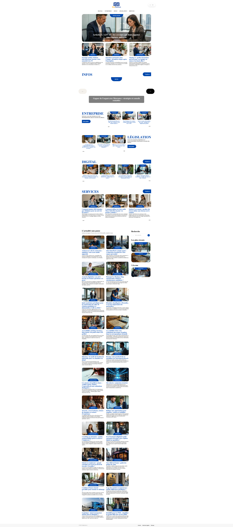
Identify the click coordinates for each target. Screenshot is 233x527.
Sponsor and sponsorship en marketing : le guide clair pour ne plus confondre (142, 177)
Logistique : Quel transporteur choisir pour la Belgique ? (92, 514)
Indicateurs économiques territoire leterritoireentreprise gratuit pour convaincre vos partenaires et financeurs (141, 273)
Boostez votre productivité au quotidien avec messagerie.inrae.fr (117, 357)
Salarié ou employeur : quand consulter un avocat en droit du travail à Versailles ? (92, 464)
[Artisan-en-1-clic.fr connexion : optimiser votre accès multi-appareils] (93, 242)
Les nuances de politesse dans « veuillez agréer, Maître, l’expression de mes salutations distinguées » (92, 385)
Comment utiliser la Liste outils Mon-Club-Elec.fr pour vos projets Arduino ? (115, 211)
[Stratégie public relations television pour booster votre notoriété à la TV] (93, 49)
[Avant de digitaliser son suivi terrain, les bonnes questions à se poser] (93, 268)
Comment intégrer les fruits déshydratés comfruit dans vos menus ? (107, 177)
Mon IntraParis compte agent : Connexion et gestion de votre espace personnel (116, 252)
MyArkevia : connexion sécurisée (117, 383)
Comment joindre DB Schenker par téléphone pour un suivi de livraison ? (92, 211)
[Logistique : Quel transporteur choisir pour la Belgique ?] (93, 504)
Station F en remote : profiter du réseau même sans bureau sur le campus (139, 211)
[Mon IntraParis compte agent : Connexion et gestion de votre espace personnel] (117, 242)
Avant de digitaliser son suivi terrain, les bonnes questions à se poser (92, 278)
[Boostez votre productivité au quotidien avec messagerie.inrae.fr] (117, 348)
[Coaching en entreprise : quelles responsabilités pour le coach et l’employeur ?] (93, 428)
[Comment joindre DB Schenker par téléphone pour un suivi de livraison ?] (93, 201)
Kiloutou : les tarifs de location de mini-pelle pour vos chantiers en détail (93, 358)
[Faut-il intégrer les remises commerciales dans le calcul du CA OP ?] (129, 115)
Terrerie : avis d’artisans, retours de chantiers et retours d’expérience (92, 412)
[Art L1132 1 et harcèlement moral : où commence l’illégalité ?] (104, 139)
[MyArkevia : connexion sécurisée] (117, 374)
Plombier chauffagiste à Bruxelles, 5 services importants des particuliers (117, 304)
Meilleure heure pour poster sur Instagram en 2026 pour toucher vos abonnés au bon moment (90, 177)
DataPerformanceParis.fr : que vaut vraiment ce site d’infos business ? (114, 122)
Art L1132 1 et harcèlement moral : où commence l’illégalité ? (104, 146)
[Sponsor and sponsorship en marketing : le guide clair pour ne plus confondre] (143, 169)
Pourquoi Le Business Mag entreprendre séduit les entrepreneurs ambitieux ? (115, 278)
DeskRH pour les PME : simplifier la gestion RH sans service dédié (117, 514)
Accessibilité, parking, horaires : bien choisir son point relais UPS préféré (92, 332)
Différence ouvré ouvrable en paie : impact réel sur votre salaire (118, 146)
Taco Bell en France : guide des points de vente (116, 464)
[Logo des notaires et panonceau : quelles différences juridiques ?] (117, 479)
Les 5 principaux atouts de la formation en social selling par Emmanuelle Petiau (125, 177)
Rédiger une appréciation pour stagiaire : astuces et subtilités (116, 411)
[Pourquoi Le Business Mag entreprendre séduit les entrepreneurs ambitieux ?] (117, 268)
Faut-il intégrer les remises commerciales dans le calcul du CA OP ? (129, 122)
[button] (84, 91)
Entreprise (140, 54)
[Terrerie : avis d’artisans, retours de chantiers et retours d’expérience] (93, 402)
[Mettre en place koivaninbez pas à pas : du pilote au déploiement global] (144, 115)
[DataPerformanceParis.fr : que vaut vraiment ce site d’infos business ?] (114, 115)
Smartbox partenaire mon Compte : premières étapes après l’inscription (116, 59)
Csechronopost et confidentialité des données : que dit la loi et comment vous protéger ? (88, 146)
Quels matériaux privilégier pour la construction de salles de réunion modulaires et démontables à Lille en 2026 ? (92, 305)
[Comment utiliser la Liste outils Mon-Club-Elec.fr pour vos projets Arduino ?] (116, 201)
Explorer (147, 74)
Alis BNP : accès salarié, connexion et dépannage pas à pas (141, 248)
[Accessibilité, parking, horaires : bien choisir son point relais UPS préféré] (93, 322)
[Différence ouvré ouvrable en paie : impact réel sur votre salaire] (119, 139)
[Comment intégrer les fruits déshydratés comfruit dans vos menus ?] (108, 169)
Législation (116, 15)
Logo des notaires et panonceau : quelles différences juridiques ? (117, 489)
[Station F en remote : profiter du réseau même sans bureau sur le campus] (140, 201)
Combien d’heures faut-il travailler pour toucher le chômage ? (93, 489)
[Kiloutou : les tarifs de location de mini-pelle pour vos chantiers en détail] (93, 348)
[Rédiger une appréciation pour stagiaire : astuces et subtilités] (117, 402)
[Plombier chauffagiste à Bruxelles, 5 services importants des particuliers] (117, 294)
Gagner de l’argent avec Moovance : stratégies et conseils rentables (116, 99)
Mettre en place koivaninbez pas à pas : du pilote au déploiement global (144, 122)
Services (116, 54)
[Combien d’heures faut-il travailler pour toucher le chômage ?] (93, 479)
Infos (87, 74)
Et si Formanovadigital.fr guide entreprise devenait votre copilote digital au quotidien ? (117, 438)
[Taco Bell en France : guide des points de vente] (117, 454)
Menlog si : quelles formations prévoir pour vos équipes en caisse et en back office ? (139, 59)
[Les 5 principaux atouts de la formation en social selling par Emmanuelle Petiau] (125, 169)
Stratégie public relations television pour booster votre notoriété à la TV (91, 59)
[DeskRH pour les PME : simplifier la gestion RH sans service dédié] (117, 504)
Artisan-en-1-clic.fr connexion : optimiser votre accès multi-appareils (92, 252)
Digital (93, 54)
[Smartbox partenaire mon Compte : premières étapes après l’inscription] (116, 49)
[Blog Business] (116, 5)
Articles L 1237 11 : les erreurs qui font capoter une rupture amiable (116, 36)
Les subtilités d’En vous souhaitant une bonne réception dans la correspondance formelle (116, 332)
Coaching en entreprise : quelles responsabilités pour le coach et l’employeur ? (92, 438)
